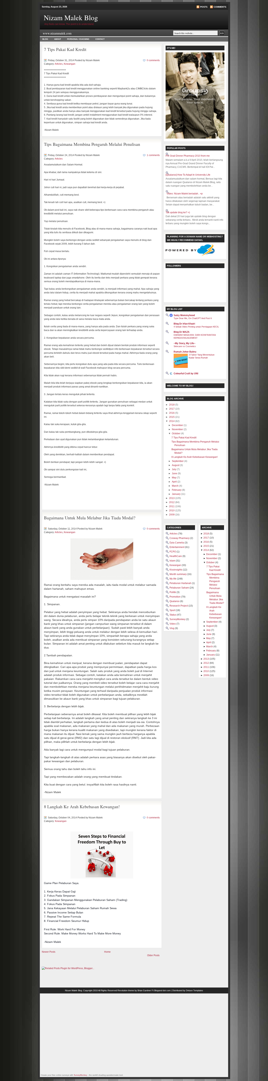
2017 (172, 408)
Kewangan (69, 64)
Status (173, 614)
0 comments (153, 60)
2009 (172, 514)
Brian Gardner (144, 990)
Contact (100, 39)
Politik (173, 592)
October (176, 433)
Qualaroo (175, 601)
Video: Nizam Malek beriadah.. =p (185, 193)
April (174, 481)
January (176, 494)
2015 (172, 417)
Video (173, 623)
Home (107, 951)
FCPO (173, 551)
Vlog (172, 628)
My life (173, 578)
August (176, 465)
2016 (172, 413)
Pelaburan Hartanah (181, 583)
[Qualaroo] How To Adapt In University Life (188, 174)
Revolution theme (126, 990)
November (178, 429)
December (178, 425)
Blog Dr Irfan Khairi (184, 323)
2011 (172, 506)
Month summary (178, 574)
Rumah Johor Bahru (185, 351)
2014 (172, 421)
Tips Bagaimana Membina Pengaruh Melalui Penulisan (92, 144)
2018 (172, 404)
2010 (172, 510)
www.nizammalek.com (57, 33)
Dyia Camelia (177, 542)
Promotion (175, 596)
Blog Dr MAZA (182, 332)
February (177, 490)
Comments (220, 7)
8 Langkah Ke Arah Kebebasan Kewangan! (82, 806)
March (175, 485)
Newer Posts (48, 951)
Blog (45, 39)
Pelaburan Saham (180, 587)
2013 (172, 498)
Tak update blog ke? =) (178, 212)
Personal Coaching (78, 39)
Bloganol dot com (162, 990)
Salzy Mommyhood (184, 315)
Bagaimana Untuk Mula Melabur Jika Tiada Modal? (89, 518)
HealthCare (176, 556)
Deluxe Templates (194, 990)
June (175, 473)
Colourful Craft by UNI (186, 373)
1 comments (153, 155)
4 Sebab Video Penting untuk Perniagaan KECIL (196, 327)
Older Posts (153, 955)
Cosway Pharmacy (180, 538)
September (178, 461)
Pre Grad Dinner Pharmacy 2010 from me (188, 155)
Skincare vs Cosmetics (185, 346)
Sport (173, 610)
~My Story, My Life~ (184, 343)
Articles (59, 64)
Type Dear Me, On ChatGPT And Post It (193, 318)
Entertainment (177, 547)
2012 (172, 502)
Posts (203, 7)
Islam (173, 560)
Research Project (179, 605)
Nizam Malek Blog (71, 17)
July (174, 469)
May (174, 477)
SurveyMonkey (178, 619)
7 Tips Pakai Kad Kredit (65, 49)
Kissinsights (176, 569)
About (57, 39)
